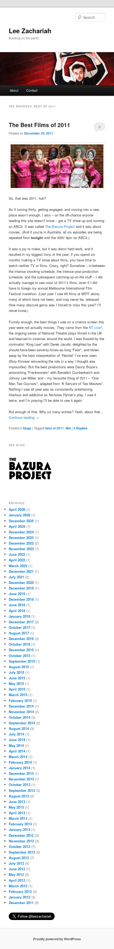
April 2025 (17, 526)
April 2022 (17, 559)
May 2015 (16, 683)
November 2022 (21, 548)
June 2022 (17, 554)
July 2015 (16, 672)
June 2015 (17, 677)
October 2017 (19, 627)
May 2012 (16, 874)
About (14, 90)
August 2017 (19, 633)
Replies (80, 428)
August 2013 (19, 796)
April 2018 (17, 610)
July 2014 (16, 734)
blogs (27, 428)
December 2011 (21, 902)
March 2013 (18, 818)
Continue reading (24, 417)
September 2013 (22, 790)
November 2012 (21, 840)
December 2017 (21, 621)
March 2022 (18, 565)
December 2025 (21, 520)
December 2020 (21, 582)
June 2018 (17, 604)
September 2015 (22, 661)
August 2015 (19, 666)
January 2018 (19, 616)
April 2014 (17, 751)
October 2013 (19, 784)
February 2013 (20, 823)
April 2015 (17, 689)
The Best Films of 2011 (39, 125)
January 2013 (19, 829)
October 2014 (19, 717)
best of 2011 (54, 428)
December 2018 (21, 599)
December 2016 (21, 638)
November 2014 (21, 711)
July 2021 (16, 576)
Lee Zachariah (30, 30)
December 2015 (21, 649)
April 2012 (17, 880)
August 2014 (19, 728)
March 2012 (18, 885)
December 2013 (21, 773)
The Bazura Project (60, 226)
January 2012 (19, 897)
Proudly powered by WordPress (57, 939)
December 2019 (21, 588)
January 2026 (19, 514)
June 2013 (17, 801)
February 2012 (20, 891)
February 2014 (20, 762)
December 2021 (21, 571)
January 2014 (19, 767)
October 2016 (19, 644)
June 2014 (17, 739)
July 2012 (16, 863)
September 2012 (22, 852)
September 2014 (22, 722)
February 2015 (20, 700)
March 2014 (18, 756)
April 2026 (17, 509)
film (68, 428)
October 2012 (19, 846)
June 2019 (17, 593)
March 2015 (18, 694)
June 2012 (17, 868)
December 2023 (21, 537)
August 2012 (19, 857)
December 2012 (21, 835)
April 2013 (17, 812)
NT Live (95, 327)
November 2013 (21, 778)
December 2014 (21, 706)
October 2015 (19, 655)
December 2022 (21, 543)
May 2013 (16, 807)
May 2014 (16, 745)
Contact (31, 90)
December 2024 (21, 531)
